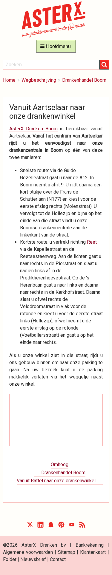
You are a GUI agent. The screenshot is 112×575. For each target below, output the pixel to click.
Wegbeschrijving (39, 80)
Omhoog (59, 464)
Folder (9, 559)
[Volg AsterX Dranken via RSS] (82, 526)
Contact (58, 559)
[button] (56, 46)
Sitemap (66, 552)
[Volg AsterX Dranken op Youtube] (72, 526)
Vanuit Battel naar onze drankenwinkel (56, 480)
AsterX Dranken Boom (33, 129)
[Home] (56, 19)
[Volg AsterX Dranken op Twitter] (30, 526)
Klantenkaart (93, 552)
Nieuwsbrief (33, 559)
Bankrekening (90, 545)
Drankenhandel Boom (84, 80)
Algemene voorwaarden (28, 552)
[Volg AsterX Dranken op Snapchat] (51, 526)
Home (9, 80)
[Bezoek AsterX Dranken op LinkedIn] (40, 526)
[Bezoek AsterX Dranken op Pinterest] (61, 526)
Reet (92, 242)
